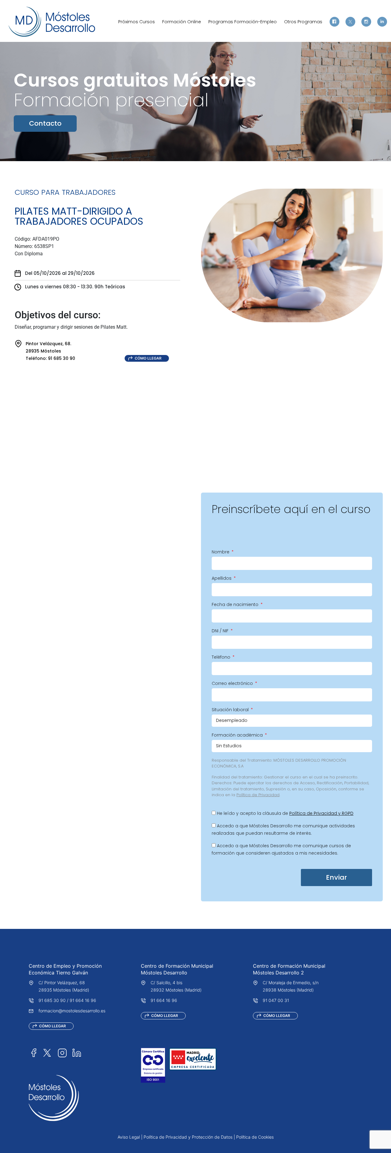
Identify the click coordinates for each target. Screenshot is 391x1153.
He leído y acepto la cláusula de (285, 813)
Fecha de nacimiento (236, 604)
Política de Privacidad (258, 795)
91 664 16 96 (83, 1000)
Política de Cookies (255, 1137)
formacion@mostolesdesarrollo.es (71, 1010)
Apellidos (222, 578)
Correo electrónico (233, 683)
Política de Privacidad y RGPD (321, 813)
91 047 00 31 (276, 1000)
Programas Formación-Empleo (242, 22)
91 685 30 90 (52, 1000)
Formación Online (181, 22)
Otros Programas (303, 22)
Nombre (221, 552)
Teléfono (222, 657)
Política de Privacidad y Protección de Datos (188, 1137)
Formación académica (238, 735)
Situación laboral (231, 710)
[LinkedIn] (77, 1052)
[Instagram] (366, 22)
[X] (350, 22)
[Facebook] (334, 22)
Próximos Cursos (136, 22)
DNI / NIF (221, 631)
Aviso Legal (129, 1137)
